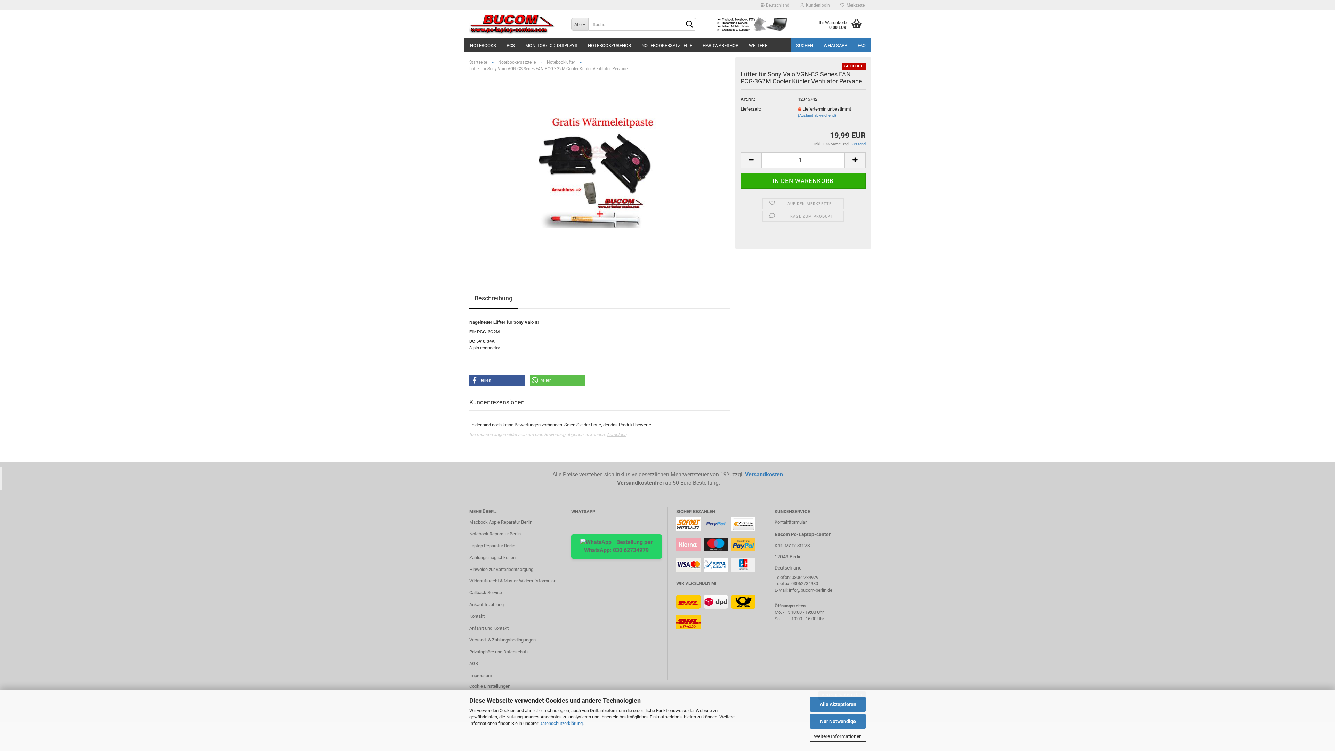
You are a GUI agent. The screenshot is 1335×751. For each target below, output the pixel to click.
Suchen (804, 45)
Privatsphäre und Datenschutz (498, 651)
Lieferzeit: (751, 109)
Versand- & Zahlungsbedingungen (502, 640)
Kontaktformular (791, 522)
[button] (497, 380)
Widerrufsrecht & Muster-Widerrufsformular (512, 580)
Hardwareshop (720, 45)
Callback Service (485, 592)
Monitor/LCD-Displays (551, 45)
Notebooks (483, 45)
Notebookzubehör (609, 45)
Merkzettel (855, 5)
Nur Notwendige (838, 721)
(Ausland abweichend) (817, 115)
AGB (473, 663)
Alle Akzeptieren (838, 704)
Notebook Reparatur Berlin (495, 533)
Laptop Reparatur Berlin (492, 545)
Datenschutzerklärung (561, 723)
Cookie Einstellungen (489, 686)
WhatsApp (835, 45)
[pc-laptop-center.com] (515, 24)
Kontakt (477, 616)
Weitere (758, 45)
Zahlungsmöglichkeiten (492, 557)
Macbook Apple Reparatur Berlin (500, 522)
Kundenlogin (817, 5)
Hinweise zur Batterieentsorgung (501, 569)
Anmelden (616, 434)
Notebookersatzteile (666, 45)
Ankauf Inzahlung (486, 604)
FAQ (862, 45)
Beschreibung (493, 298)
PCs (511, 45)
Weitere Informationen (838, 736)
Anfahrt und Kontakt (489, 628)
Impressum (480, 675)
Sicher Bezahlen (695, 511)
